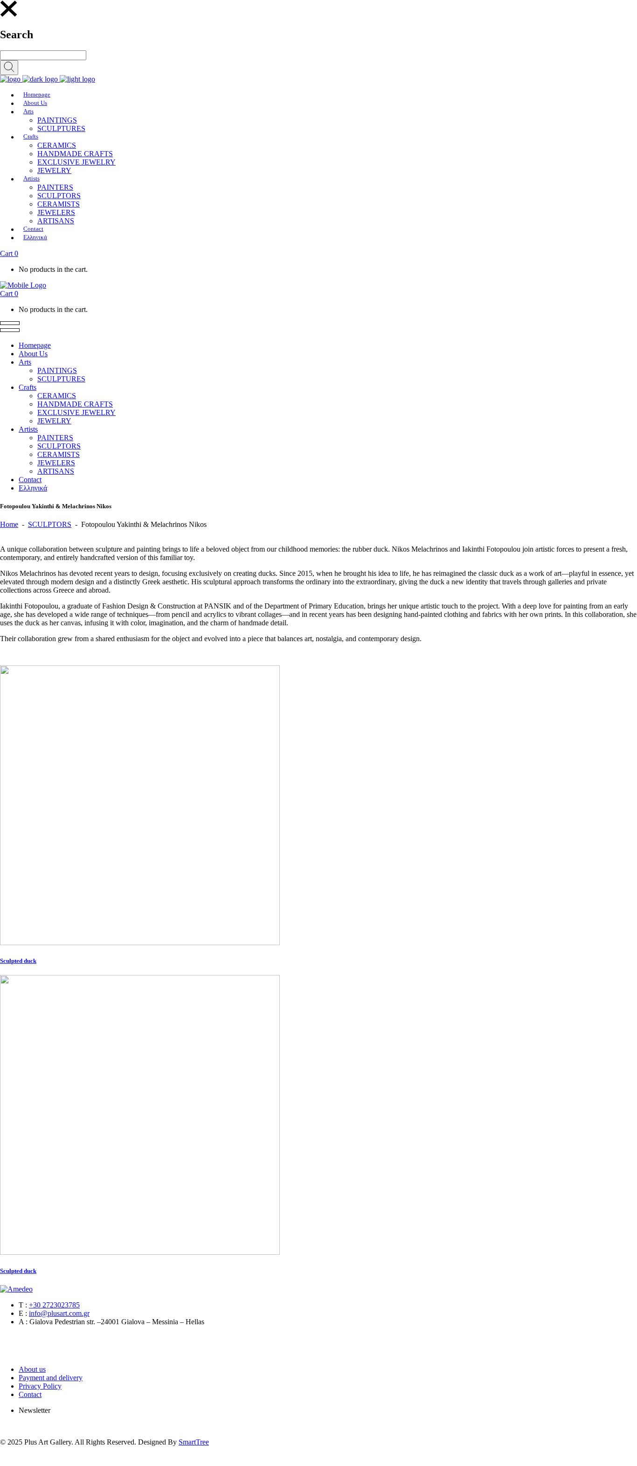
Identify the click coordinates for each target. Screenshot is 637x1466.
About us (32, 1369)
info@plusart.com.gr (59, 1313)
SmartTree (194, 1442)
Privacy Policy (40, 1386)
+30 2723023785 (54, 1305)
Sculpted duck (18, 960)
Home (9, 524)
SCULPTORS (49, 524)
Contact (30, 1394)
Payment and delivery (51, 1378)
